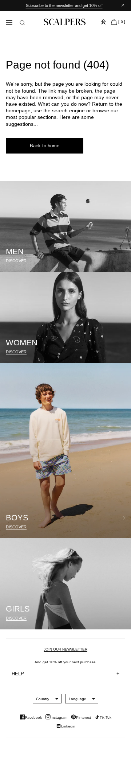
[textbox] (42, 698)
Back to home (44, 145)
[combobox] (42, 698)
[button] (22, 22)
